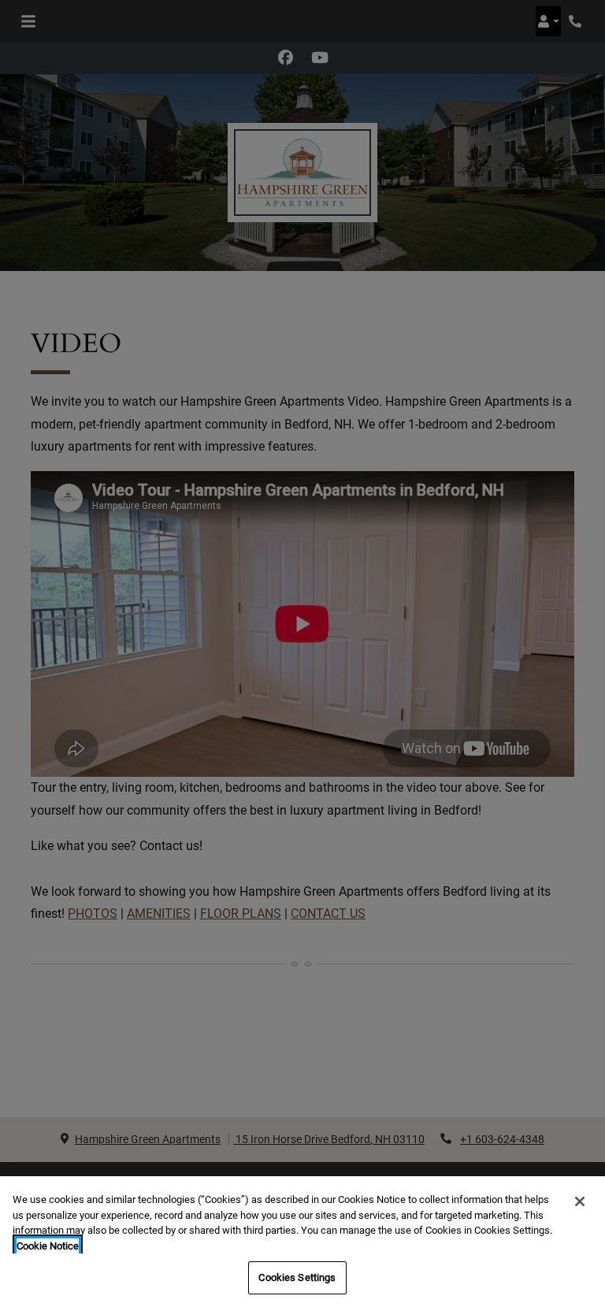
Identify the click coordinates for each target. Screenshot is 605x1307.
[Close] (579, 1201)
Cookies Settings (297, 1277)
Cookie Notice (48, 1246)
